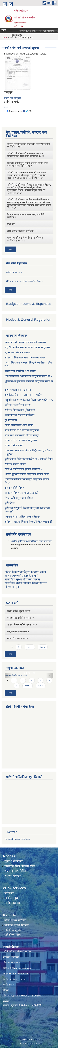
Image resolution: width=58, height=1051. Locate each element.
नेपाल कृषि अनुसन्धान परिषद (19, 497)
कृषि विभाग (10, 503)
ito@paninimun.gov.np (14, 979)
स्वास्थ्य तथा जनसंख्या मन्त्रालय (21, 440)
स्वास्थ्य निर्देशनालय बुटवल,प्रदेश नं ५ (23, 469)
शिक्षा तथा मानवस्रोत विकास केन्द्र (22, 435)
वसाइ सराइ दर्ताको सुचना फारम (20, 617)
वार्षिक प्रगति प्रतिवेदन (15, 920)
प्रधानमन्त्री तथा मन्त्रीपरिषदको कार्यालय (25, 342)
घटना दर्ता (9, 893)
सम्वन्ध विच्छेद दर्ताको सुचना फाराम (22, 624)
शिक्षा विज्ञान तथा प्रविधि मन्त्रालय (22, 430)
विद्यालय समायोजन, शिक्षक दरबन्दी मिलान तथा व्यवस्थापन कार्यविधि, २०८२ (27, 164)
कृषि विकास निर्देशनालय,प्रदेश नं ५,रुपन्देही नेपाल (29, 459)
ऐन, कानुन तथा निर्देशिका (16, 870)
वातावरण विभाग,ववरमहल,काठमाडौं (21, 492)
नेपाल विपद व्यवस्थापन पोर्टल (19, 425)
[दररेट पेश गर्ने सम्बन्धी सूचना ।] (18, 73)
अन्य (10, 249)
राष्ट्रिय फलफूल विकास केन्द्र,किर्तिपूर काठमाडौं (28, 521)
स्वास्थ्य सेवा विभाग (14, 445)
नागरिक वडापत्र (12, 902)
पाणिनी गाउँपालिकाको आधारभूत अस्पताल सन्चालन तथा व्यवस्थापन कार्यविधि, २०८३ (25, 155)
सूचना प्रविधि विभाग (14, 487)
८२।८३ (7, 107)
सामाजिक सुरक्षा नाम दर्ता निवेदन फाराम (26, 583)
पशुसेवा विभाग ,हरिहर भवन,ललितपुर (22, 516)
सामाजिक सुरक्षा (11, 898)
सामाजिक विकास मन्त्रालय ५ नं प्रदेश (23, 394)
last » (42, 647)
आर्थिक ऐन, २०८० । (14, 272)
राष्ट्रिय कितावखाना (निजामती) (20, 410)
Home (4, 37)
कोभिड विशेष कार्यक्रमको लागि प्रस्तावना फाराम (34, 675)
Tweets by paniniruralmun (17, 839)
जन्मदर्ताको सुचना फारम (17, 638)
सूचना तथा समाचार (12, 98)
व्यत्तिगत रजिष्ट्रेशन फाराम (17, 405)
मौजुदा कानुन (12, 586)
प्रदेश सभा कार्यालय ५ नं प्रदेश (20, 371)
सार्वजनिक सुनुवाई (12, 930)
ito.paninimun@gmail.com (16, 973)
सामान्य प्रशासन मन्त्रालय (18, 389)
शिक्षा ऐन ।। (13, 224)
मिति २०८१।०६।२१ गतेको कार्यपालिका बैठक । (24, 281)
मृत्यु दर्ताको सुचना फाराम (18, 631)
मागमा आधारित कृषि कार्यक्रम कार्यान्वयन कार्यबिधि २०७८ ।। (25, 239)
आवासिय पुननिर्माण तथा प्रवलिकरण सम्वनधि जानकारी (31, 541)
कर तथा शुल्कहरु (12, 875)
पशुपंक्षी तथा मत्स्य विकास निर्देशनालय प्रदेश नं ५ (29, 399)
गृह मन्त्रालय (11, 420)
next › (29, 647)
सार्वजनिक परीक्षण (12, 934)
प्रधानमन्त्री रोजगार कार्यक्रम (19, 415)
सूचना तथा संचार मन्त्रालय (18, 352)
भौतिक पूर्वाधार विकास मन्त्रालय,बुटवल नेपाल (27, 474)
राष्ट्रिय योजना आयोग (15, 464)
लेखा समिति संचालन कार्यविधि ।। (22, 231)
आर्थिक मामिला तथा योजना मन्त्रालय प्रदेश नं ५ (28, 376)
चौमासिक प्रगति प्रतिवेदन (16, 925)
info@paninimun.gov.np (20, 968)
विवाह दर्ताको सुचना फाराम (18, 611)
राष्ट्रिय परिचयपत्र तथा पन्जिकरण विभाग (25, 357)
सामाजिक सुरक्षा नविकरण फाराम (22, 579)
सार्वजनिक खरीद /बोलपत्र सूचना (19, 866)
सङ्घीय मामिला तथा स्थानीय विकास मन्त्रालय (27, 347)
